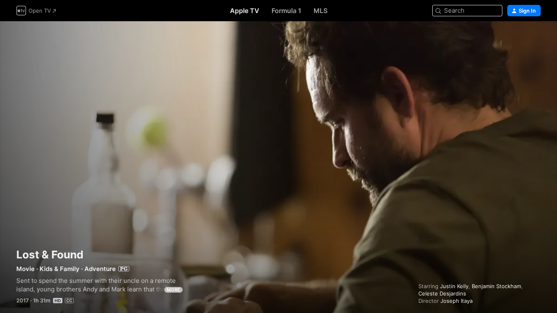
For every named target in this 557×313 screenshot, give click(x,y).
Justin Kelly (454, 286)
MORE (173, 290)
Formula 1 (286, 11)
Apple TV (244, 11)
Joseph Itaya (456, 301)
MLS (320, 11)
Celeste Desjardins (442, 293)
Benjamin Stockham (496, 286)
